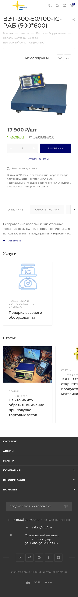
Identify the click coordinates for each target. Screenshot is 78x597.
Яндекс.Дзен (58, 558)
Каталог (10, 441)
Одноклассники (49, 558)
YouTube (39, 558)
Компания (12, 470)
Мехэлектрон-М (37, 58)
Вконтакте (20, 558)
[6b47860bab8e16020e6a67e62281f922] (39, 94)
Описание (15, 209)
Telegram (29, 558)
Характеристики (47, 209)
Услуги (9, 460)
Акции (8, 450)
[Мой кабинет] (64, 6)
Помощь (10, 489)
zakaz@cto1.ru (42, 527)
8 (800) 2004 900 (26, 519)
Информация (14, 479)
